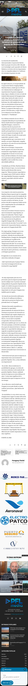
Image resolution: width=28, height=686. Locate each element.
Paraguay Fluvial (12, 47)
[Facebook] (11, 56)
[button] (25, 670)
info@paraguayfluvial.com (17, 614)
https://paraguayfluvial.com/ (18, 462)
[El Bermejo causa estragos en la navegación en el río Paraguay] (5, 629)
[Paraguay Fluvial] (5, 47)
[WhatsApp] (21, 56)
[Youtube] (20, 618)
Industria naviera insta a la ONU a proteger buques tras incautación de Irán (21, 452)
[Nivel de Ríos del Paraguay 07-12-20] (5, 644)
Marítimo (4, 31)
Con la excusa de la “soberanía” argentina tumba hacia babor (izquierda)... (17, 636)
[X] (14, 56)
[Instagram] (12, 618)
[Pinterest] (18, 56)
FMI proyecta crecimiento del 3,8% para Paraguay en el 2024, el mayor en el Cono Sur (6, 452)
